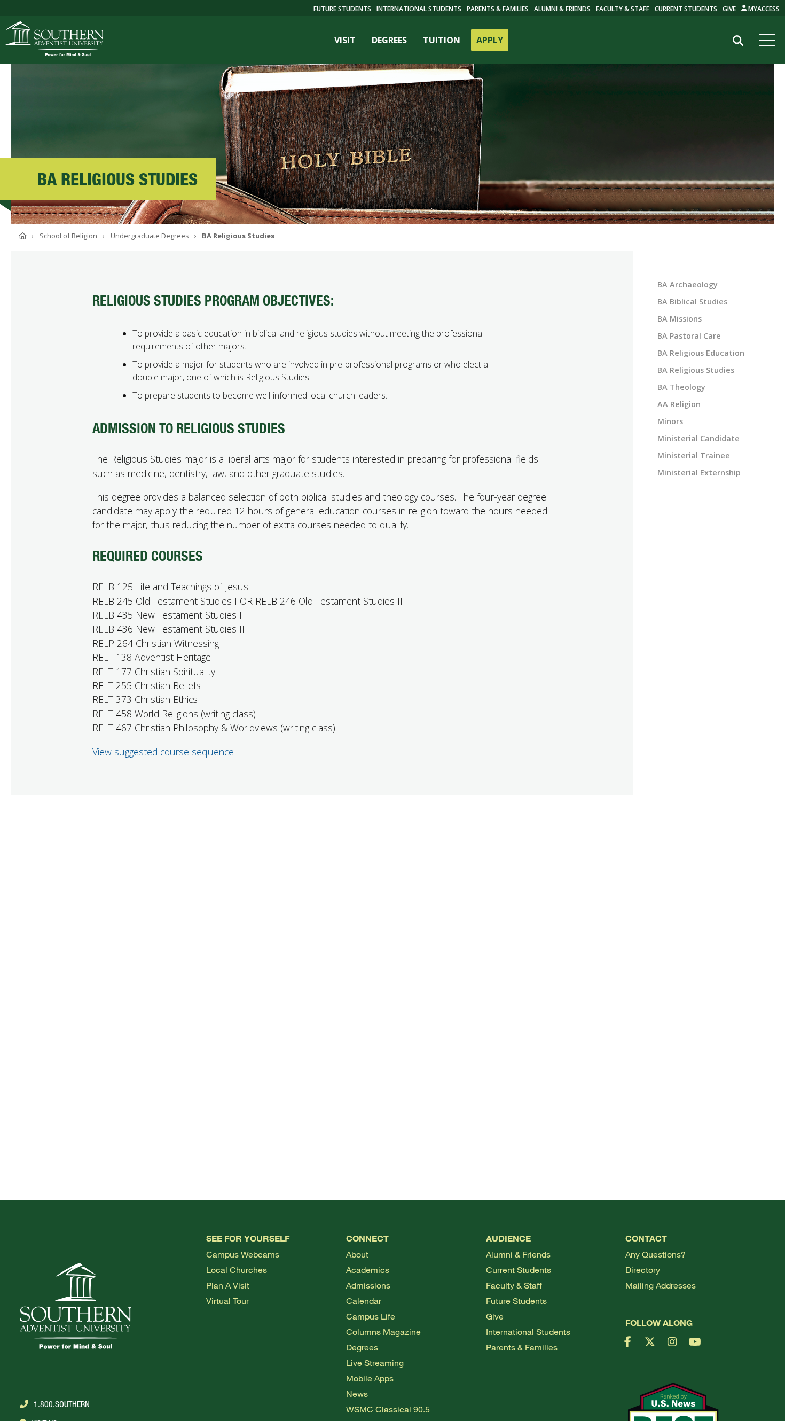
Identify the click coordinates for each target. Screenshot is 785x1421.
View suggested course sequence (163, 751)
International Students (418, 8)
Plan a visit (227, 1285)
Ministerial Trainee (693, 455)
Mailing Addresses (660, 1285)
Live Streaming (375, 1362)
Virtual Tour (227, 1300)
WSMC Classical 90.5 (388, 1409)
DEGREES (389, 40)
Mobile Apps (370, 1378)
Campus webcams (242, 1254)
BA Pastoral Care (689, 336)
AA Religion (679, 404)
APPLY (489, 40)
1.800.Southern (62, 1404)
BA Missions (679, 319)
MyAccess (763, 8)
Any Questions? (655, 1254)
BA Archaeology (687, 284)
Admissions (368, 1285)
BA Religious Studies (695, 370)
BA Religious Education (700, 353)
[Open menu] (769, 40)
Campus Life (370, 1316)
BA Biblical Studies (692, 301)
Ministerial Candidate (698, 438)
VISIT (345, 40)
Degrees (362, 1347)
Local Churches (236, 1269)
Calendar (363, 1300)
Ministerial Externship (699, 472)
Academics (367, 1269)
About (357, 1254)
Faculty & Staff (622, 8)
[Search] (737, 41)
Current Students (686, 8)
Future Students (516, 1300)
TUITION (441, 40)
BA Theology (681, 387)
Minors (670, 421)
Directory (642, 1269)
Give (729, 8)
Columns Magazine (383, 1331)
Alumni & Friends (562, 8)
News (357, 1393)
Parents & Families (498, 8)
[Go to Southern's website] (54, 40)
